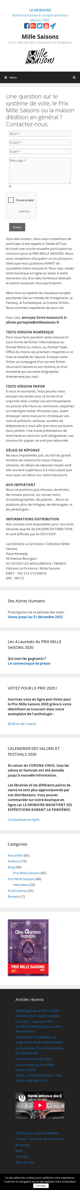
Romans (14, 896)
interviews (20, 884)
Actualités (15, 855)
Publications (17, 890)
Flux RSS (22, 1156)
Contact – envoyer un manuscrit (40, 1139)
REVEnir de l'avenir (22, 724)
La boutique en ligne (23, 819)
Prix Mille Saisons (26, 873)
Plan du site (25, 1162)
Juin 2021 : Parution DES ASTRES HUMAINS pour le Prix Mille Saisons (39, 1026)
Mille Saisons (40, 37)
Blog (11, 867)
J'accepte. (41, 1185)
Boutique (23, 1145)
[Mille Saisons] (40, 55)
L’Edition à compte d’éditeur (37, 1133)
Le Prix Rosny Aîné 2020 (34, 1059)
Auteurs (14, 861)
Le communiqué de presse (29, 663)
